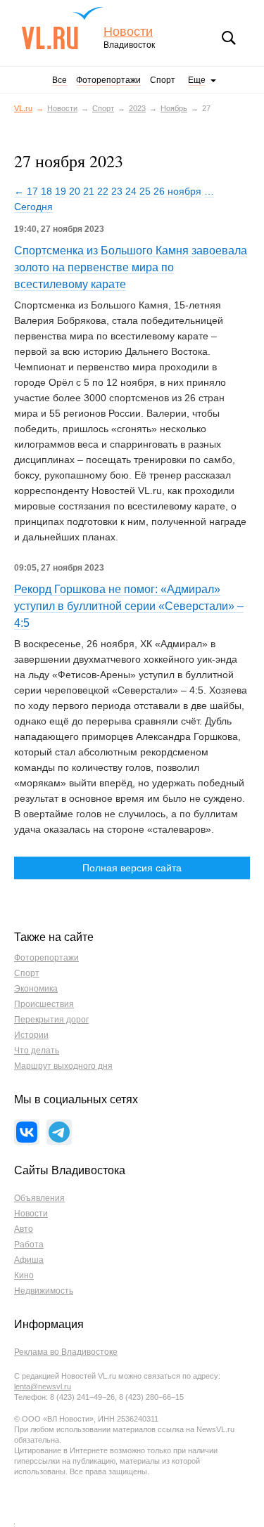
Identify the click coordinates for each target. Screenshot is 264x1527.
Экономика (36, 989)
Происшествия (44, 1004)
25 (145, 191)
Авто (23, 1229)
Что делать (36, 1050)
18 (46, 191)
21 (88, 191)
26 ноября (177, 191)
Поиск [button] (229, 38)
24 (131, 191)
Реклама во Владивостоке (66, 1352)
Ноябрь (174, 108)
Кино (24, 1275)
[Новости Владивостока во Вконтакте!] (26, 1132)
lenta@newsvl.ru (42, 1386)
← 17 (26, 191)
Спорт (162, 80)
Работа (29, 1244)
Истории (31, 1035)
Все (59, 80)
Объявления (39, 1198)
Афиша (29, 1260)
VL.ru (62, 28)
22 (102, 191)
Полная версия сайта (132, 867)
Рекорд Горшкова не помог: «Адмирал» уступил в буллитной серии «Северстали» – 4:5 (129, 606)
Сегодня (33, 206)
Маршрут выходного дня (63, 1066)
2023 (137, 108)
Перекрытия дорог (51, 1020)
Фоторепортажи (108, 80)
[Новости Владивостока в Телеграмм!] (59, 1132)
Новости (128, 32)
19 (60, 191)
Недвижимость (43, 1291)
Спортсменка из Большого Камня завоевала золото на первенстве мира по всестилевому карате (130, 267)
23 (116, 191)
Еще (197, 80)
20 (74, 191)
